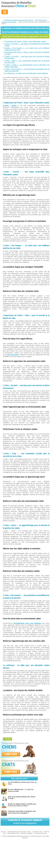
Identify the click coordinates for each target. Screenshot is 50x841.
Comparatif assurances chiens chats (18, 832)
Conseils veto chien (40, 833)
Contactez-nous (37, 832)
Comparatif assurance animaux (25, 821)
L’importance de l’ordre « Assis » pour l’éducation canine (25, 41)
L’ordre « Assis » (11, 105)
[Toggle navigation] (4, 12)
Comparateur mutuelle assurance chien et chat (18, 20)
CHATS (8, 764)
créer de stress (13, 355)
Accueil (3, 832)
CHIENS (9, 747)
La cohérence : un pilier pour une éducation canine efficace (26, 73)
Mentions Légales (26, 833)
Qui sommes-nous (13, 833)
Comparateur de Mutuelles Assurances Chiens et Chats (18, 4)
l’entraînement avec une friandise (27, 623)
